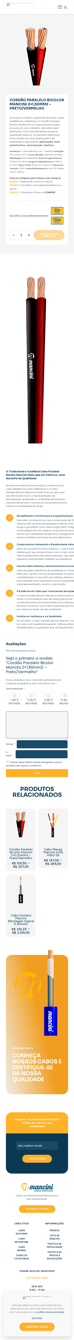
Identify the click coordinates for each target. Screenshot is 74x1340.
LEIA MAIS (37, 1318)
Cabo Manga (21, 1248)
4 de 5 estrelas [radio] (65, 701)
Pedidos (54, 1230)
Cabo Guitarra (21, 1232)
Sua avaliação (15, 688)
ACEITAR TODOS (37, 1326)
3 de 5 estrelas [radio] (48, 701)
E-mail (9, 754)
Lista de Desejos (55, 1237)
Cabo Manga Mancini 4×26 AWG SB (53, 852)
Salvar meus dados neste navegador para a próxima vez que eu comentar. (34, 763)
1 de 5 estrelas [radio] (14, 701)
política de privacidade (50, 1312)
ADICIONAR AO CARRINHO (49, 235)
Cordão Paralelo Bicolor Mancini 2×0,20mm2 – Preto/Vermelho (21, 854)
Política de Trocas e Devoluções (54, 1255)
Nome (10, 744)
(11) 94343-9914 (37, 1277)
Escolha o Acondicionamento (29, 216)
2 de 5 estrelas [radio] (31, 701)
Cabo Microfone (21, 1240)
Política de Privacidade (54, 1245)
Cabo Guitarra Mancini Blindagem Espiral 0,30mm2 (21, 920)
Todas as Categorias (21, 1257)
